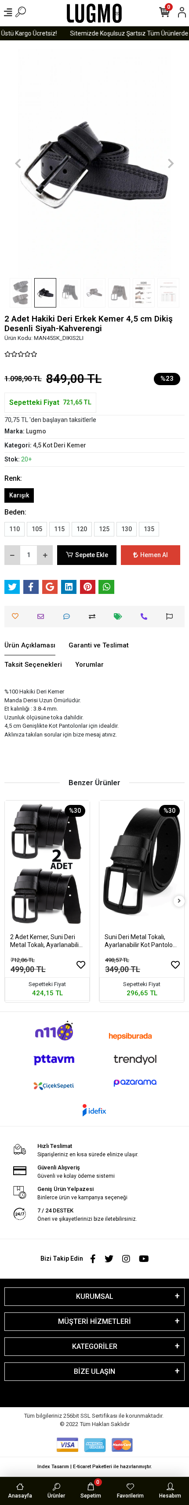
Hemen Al (154, 554)
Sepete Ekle (91, 554)
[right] (179, 901)
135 (149, 529)
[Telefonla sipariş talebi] (146, 616)
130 (126, 529)
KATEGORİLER (94, 1346)
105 (37, 529)
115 (59, 529)
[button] (18, 163)
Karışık (19, 495)
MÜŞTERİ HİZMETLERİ (94, 1321)
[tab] (29, 645)
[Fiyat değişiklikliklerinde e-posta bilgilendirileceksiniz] (120, 616)
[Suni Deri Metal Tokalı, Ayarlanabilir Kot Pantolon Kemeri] (141, 864)
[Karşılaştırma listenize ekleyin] (94, 616)
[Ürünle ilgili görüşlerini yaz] (68, 616)
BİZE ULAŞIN (94, 1371)
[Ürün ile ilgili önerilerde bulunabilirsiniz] (171, 616)
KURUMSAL (94, 1296)
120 (81, 529)
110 (14, 529)
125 (104, 529)
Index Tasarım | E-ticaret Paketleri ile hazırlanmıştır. (94, 1466)
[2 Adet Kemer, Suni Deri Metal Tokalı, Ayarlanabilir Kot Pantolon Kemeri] (47, 864)
